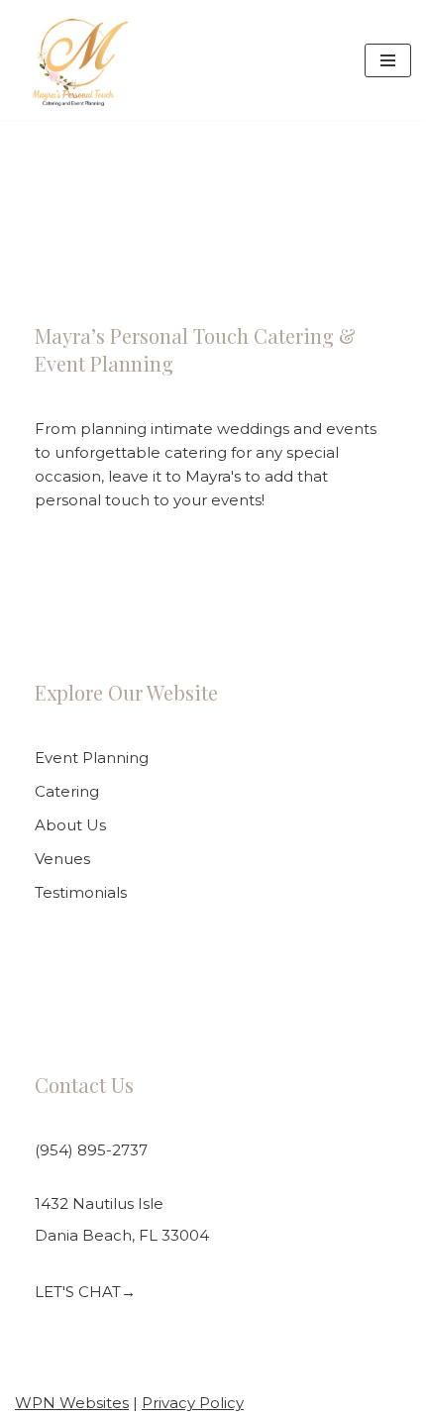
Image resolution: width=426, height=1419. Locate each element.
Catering (67, 791)
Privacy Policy (193, 1402)
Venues (62, 858)
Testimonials (81, 892)
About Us (70, 825)
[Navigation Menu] (388, 60)
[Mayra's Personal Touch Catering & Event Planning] (73, 60)
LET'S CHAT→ (85, 1291)
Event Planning (92, 757)
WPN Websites (72, 1402)
